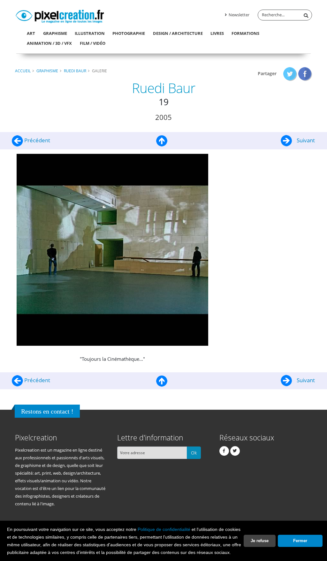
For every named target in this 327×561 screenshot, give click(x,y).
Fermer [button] (300, 540)
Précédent (36, 140)
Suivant (305, 140)
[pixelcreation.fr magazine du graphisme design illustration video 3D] (59, 15)
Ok (194, 453)
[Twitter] (235, 451)
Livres (217, 33)
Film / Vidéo (92, 43)
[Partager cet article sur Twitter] (290, 73)
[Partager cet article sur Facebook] (305, 73)
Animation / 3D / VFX (49, 43)
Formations (245, 33)
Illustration (90, 33)
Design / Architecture (178, 33)
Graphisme (55, 33)
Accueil (23, 70)
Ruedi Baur (75, 70)
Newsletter (238, 15)
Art (31, 33)
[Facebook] (224, 451)
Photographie (128, 33)
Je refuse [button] (260, 540)
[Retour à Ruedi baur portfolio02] (162, 140)
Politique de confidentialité (164, 529)
